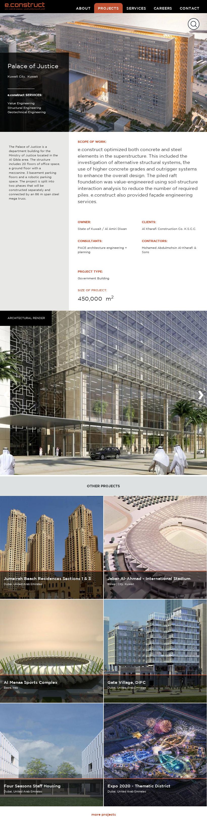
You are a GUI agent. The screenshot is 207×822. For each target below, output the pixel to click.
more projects (103, 814)
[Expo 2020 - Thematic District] (155, 755)
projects (108, 8)
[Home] (27, 6)
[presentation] (6, 393)
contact (189, 8)
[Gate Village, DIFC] (155, 651)
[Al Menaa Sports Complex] (51, 651)
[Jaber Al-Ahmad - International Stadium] (155, 547)
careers (163, 8)
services (136, 8)
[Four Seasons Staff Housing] (51, 755)
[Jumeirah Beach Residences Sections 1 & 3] (51, 547)
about (83, 8)
